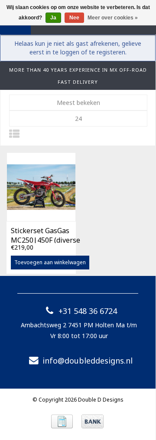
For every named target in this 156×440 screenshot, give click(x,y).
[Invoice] (62, 421)
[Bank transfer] (92, 421)
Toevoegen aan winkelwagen (50, 262)
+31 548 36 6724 (87, 311)
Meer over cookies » (113, 18)
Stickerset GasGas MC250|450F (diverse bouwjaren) (45, 234)
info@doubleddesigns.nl (87, 360)
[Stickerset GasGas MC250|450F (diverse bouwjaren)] (41, 186)
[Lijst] (14, 134)
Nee (74, 18)
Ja (53, 18)
